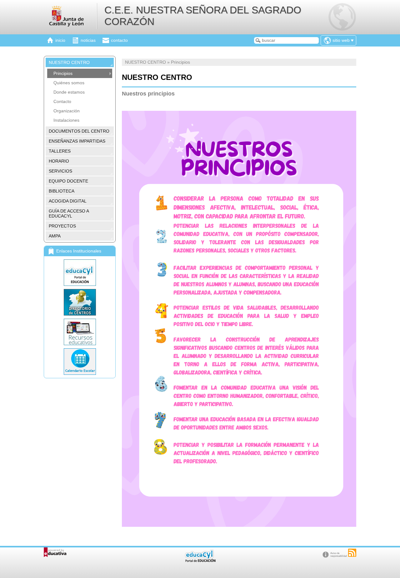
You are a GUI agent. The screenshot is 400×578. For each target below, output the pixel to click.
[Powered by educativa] (55, 552)
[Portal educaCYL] (79, 272)
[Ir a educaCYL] (200, 560)
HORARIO (59, 161)
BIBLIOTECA (61, 191)
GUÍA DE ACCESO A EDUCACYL (69, 213)
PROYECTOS (62, 225)
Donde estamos (69, 92)
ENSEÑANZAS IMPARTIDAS (77, 141)
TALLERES (60, 151)
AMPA (55, 235)
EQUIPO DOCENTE (68, 181)
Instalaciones (66, 120)
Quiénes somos (68, 82)
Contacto (62, 101)
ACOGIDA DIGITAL (68, 200)
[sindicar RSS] (352, 553)
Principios (62, 73)
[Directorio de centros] (79, 302)
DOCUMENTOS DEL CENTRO (79, 131)
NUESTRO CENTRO (69, 62)
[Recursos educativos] (79, 332)
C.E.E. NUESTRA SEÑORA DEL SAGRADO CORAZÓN (202, 15)
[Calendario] (79, 361)
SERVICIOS (60, 171)
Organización (66, 110)
